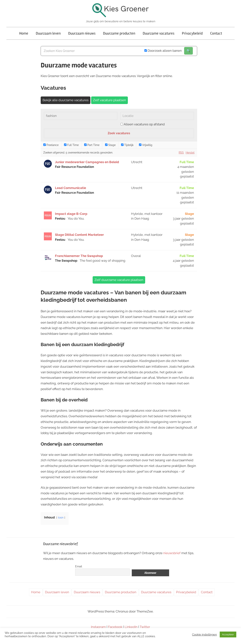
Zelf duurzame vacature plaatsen (119, 280)
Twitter (145, 627)
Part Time (93, 145)
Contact (216, 33)
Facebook (115, 627)
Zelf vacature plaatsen (109, 100)
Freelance (52, 145)
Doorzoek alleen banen (164, 50)
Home (23, 33)
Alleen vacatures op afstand (144, 124)
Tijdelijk (128, 145)
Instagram (98, 627)
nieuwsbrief (172, 553)
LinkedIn (131, 627)
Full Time (72, 145)
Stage (112, 145)
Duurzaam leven (48, 33)
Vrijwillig (146, 145)
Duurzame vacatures (158, 33)
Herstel (190, 152)
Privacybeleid (192, 33)
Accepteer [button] (228, 634)
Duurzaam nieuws (81, 33)
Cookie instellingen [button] (204, 634)
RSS (181, 152)
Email (78, 566)
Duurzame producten (119, 33)
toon (60, 517)
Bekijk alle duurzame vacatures (65, 100)
